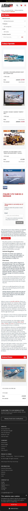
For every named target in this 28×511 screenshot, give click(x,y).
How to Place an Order (7, 470)
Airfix (19, 322)
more (12, 323)
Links (2, 476)
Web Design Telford (5, 461)
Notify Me (19, 222)
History (3, 448)
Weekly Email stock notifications (13, 419)
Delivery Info (5, 238)
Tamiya (6, 323)
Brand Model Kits (5, 428)
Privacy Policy (9, 456)
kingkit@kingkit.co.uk (7, 492)
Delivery (3, 472)
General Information (6, 468)
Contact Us (4, 446)
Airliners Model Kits (19, 10)
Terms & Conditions (19, 456)
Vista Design (15, 461)
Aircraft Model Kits (9, 10)
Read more (20, 501)
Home (2, 10)
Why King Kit (4, 450)
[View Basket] (21, 6)
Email (6, 213)
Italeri (2, 323)
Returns (3, 474)
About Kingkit (4, 444)
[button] (14, 508)
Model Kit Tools (5, 434)
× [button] (26, 495)
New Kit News (4, 436)
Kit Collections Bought (6, 430)
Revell (22, 322)
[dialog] (14, 502)
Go (22, 37)
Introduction (4, 442)
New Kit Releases (5, 432)
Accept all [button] (14, 504)
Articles (3, 456)
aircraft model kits (15, 301)
